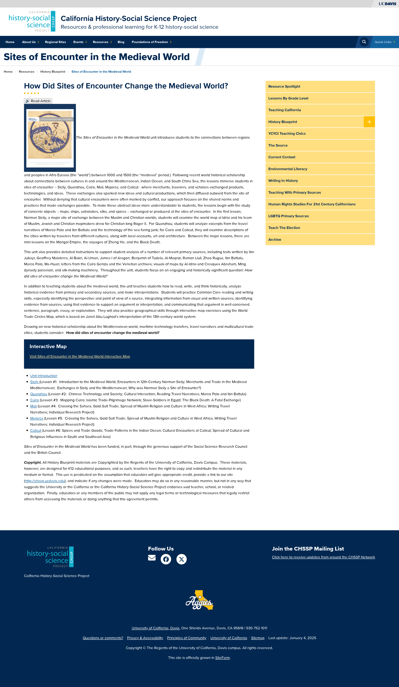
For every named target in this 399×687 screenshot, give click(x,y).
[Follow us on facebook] (166, 559)
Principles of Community (186, 638)
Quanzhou (38, 394)
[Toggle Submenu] (369, 122)
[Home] (31, 21)
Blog (121, 42)
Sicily (34, 381)
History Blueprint (52, 71)
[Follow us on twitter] (181, 559)
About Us (29, 42)
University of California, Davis (155, 628)
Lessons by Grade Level (288, 98)
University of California (228, 638)
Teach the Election (284, 227)
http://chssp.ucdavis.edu (45, 480)
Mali (33, 406)
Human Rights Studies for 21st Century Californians (312, 204)
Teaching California (284, 110)
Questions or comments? (103, 638)
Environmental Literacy (287, 169)
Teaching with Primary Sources (294, 192)
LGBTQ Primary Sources (288, 216)
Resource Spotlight (284, 86)
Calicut (35, 430)
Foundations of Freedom (150, 42)
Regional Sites (55, 42)
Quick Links (383, 42)
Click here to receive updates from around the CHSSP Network (323, 557)
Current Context (281, 157)
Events (78, 42)
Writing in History (283, 180)
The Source (278, 145)
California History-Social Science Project (129, 18)
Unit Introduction (43, 375)
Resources (100, 42)
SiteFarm (222, 657)
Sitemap (257, 638)
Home (10, 42)
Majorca (36, 418)
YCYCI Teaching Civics (287, 133)
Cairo (34, 400)
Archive (274, 239)
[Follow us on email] (152, 559)
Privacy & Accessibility (145, 638)
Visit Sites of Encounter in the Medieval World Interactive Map (80, 356)
